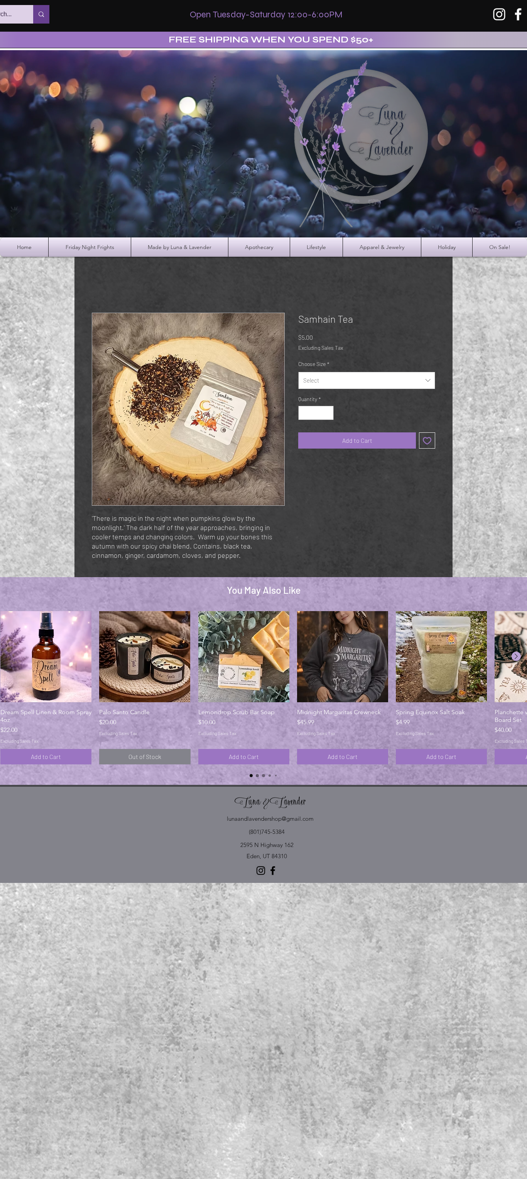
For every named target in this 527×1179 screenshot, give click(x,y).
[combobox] (366, 380)
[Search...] (41, 14)
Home (100, 284)
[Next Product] (516, 656)
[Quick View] (45, 656)
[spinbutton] (316, 413)
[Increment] (328, 413)
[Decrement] (304, 413)
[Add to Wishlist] (427, 440)
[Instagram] (499, 14)
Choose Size (313, 364)
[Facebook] (518, 14)
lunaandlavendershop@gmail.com (270, 818)
